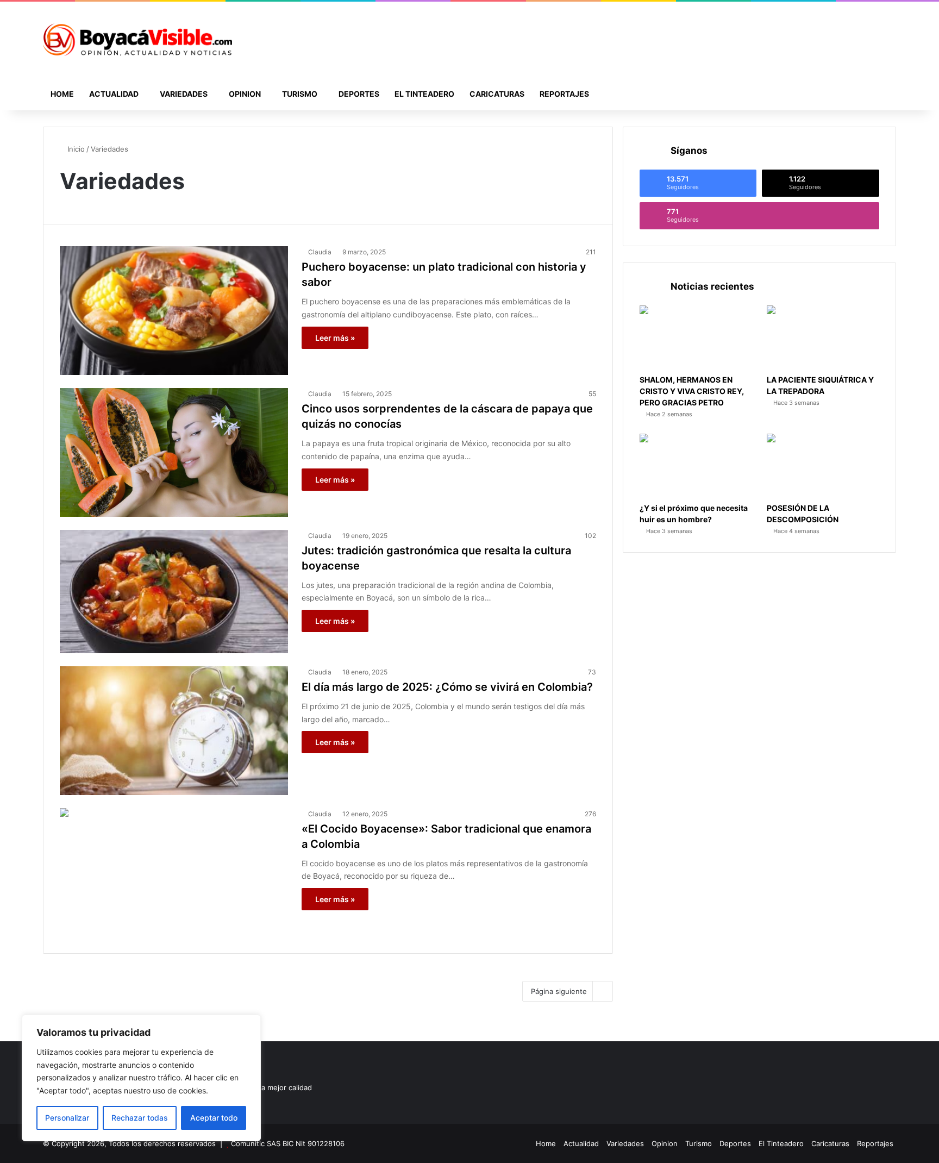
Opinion (245, 93)
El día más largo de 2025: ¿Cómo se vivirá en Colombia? (447, 686)
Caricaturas (497, 93)
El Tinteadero (424, 93)
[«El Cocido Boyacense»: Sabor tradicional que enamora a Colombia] (174, 872)
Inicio (75, 149)
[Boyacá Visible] (137, 39)
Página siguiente (559, 991)
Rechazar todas (139, 1117)
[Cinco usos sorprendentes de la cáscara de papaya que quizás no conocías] (174, 452)
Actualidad (114, 93)
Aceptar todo (213, 1117)
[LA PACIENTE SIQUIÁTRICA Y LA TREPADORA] (823, 337)
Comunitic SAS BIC (263, 1143)
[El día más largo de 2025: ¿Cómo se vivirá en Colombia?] (174, 730)
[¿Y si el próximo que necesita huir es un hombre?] (696, 465)
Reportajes (564, 93)
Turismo (299, 93)
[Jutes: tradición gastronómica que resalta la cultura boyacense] (174, 591)
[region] (141, 1078)
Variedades (184, 93)
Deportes (359, 93)
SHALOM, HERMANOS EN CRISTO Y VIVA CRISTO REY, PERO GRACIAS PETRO (692, 391)
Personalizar (67, 1117)
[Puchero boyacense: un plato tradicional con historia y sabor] (174, 310)
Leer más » (335, 337)
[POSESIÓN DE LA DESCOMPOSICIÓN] (823, 465)
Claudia (319, 252)
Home (62, 93)
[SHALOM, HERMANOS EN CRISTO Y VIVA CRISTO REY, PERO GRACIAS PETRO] (696, 337)
